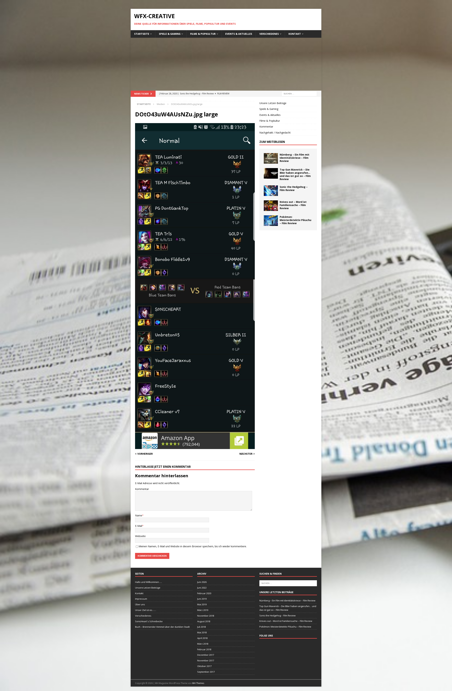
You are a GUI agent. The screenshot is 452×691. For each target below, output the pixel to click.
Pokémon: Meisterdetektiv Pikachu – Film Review (295, 220)
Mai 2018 (202, 632)
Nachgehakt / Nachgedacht (275, 132)
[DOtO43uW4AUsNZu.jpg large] (195, 447)
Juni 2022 (202, 587)
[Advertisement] (226, 64)
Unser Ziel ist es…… (145, 610)
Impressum (141, 598)
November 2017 (205, 660)
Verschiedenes (269, 33)
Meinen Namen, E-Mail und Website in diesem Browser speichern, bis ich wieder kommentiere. (193, 546)
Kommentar (142, 489)
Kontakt (295, 33)
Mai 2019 (202, 604)
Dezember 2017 (205, 654)
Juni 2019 (202, 598)
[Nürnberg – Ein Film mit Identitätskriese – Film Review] (271, 158)
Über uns (140, 604)
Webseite (140, 536)
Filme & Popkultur (203, 33)
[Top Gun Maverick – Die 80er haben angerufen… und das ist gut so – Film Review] (271, 173)
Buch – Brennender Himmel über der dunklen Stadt (162, 626)
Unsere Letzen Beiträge (272, 103)
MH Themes (198, 683)
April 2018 (202, 638)
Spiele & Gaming (169, 33)
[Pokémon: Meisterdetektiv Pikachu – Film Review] (271, 220)
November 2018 (205, 615)
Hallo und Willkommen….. (148, 582)
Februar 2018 (204, 649)
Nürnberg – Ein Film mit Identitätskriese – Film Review (294, 158)
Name (138, 515)
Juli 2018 (201, 626)
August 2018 (203, 621)
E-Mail (138, 526)
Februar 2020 (204, 593)
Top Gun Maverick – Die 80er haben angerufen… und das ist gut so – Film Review (295, 174)
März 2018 (202, 643)
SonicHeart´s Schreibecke (149, 621)
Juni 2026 (202, 582)
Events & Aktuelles (238, 33)
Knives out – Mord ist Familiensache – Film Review (293, 205)
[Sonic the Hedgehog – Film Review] (271, 190)
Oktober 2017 (204, 666)
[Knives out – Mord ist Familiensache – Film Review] (271, 205)
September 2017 (206, 671)
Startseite (141, 33)
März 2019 (202, 610)
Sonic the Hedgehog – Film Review (294, 188)
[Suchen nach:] (299, 93)
